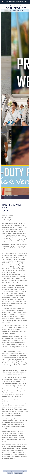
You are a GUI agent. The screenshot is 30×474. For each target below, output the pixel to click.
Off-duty (5, 471)
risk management (23, 471)
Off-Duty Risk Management (13, 471)
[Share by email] (7, 211)
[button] (7, 3)
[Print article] (4, 211)
